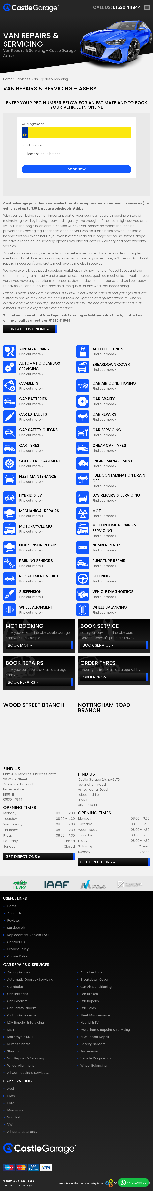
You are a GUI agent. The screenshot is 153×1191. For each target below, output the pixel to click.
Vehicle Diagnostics (95, 1058)
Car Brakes (89, 994)
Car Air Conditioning (96, 986)
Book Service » (98, 645)
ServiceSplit (16, 927)
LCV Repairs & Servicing (25, 1022)
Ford (10, 1103)
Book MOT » (20, 645)
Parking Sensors (92, 1044)
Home (12, 906)
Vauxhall (13, 1117)
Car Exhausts (17, 1001)
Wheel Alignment (20, 1065)
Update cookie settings (18, 1185)
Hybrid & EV (89, 1022)
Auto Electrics (91, 972)
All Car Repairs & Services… (28, 1072)
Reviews (13, 920)
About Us (14, 913)
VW (10, 1124)
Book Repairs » (23, 682)
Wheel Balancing (93, 1065)
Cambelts (15, 986)
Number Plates (18, 1044)
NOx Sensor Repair (94, 1037)
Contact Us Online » (27, 329)
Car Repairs (89, 1001)
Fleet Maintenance (95, 1015)
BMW (11, 1096)
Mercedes (15, 1110)
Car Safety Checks (21, 1008)
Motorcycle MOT (20, 1037)
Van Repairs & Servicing (25, 1058)
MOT (11, 1029)
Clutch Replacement (23, 1015)
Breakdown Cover (94, 979)
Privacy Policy (18, 949)
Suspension (89, 1051)
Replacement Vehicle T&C (28, 935)
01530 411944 (117, 7)
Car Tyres (88, 1008)
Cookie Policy (17, 956)
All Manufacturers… (22, 1131)
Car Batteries (17, 994)
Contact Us (16, 942)
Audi (10, 1088)
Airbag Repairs (18, 972)
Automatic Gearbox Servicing (30, 979)
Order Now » (96, 677)
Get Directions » (22, 856)
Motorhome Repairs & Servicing (105, 1029)
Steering (13, 1051)
